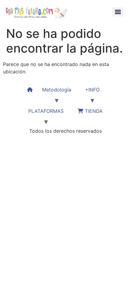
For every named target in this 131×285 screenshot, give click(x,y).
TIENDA (93, 111)
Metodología (56, 90)
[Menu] (117, 12)
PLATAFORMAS (46, 111)
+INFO (92, 90)
